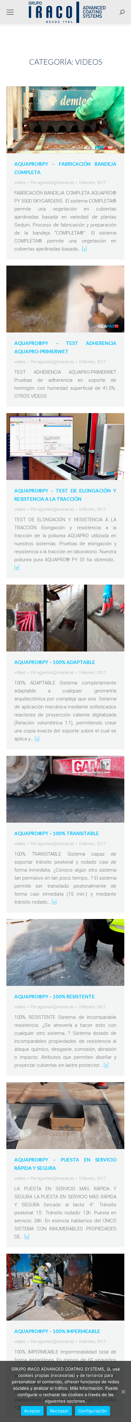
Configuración (92, 1410)
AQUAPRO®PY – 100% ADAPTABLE (54, 662)
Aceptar (32, 1410)
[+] (84, 249)
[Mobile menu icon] (10, 12)
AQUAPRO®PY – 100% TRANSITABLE (56, 833)
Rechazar (59, 1410)
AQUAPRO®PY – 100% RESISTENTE (54, 996)
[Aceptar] (123, 1391)
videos (20, 182)
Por (52, 182)
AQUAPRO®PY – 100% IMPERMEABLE (57, 1331)
